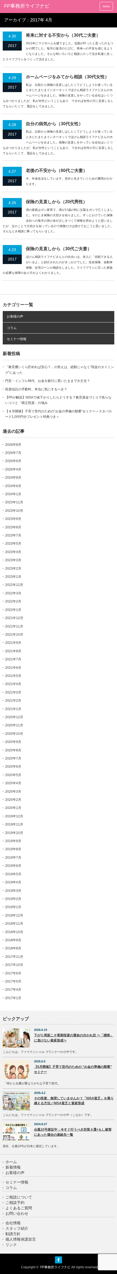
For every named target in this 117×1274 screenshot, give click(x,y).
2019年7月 (13, 857)
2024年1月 (13, 494)
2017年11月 (14, 957)
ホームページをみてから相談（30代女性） (67, 76)
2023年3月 (13, 560)
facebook (58, 1259)
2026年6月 (13, 461)
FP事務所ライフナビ (27, 6)
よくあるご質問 (18, 1208)
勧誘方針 (13, 1234)
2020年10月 (14, 734)
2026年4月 (13, 469)
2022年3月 (13, 593)
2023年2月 (13, 568)
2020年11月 (14, 725)
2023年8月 (13, 527)
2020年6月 (13, 766)
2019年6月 (13, 866)
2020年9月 (13, 742)
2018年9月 (13, 940)
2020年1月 (13, 808)
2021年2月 (13, 700)
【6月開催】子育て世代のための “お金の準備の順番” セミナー (73, 1069)
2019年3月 (13, 891)
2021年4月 (13, 684)
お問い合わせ (16, 1214)
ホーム (11, 1162)
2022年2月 (13, 601)
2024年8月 (13, 477)
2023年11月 (14, 502)
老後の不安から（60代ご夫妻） (56, 170)
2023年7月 (13, 535)
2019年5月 (13, 874)
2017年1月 (13, 998)
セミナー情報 (16, 339)
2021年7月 (13, 659)
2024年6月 (13, 486)
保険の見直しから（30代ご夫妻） (59, 248)
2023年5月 (13, 543)
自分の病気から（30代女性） (54, 123)
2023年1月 (13, 577)
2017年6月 (13, 973)
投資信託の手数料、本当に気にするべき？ (36, 389)
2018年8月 (13, 948)
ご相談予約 (14, 1203)
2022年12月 (14, 585)
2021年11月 (14, 626)
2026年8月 (13, 445)
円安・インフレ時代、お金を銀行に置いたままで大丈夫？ (47, 381)
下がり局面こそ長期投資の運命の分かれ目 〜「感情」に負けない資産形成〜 (73, 1037)
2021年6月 (13, 668)
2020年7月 (13, 758)
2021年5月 (13, 676)
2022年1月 (13, 610)
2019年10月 (14, 833)
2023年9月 (13, 519)
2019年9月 (13, 841)
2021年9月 (13, 643)
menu (106, 6)
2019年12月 (14, 816)
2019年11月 (14, 824)
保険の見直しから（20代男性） (56, 201)
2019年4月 (13, 882)
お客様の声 (15, 316)
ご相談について (18, 1197)
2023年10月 (14, 511)
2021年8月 (13, 651)
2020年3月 (13, 791)
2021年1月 (13, 709)
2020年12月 (14, 717)
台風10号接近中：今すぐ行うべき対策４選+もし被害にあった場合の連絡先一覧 (73, 1132)
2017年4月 (13, 989)
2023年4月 (13, 552)
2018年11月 (14, 923)
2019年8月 (13, 849)
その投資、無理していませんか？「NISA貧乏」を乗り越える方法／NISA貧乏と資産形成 (74, 1100)
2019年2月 (13, 899)
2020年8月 (13, 750)
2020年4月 (13, 783)
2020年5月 (13, 775)
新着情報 (13, 1167)
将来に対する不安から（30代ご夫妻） (63, 35)
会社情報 (13, 1223)
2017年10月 (14, 965)
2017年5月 (13, 981)
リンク (11, 1245)
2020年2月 (13, 800)
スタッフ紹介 (16, 1228)
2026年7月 (13, 453)
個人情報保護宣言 (20, 1239)
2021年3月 (13, 692)
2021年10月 (14, 634)
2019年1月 (13, 907)
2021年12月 (14, 618)
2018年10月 (14, 932)
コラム (12, 328)
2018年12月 (14, 915)
